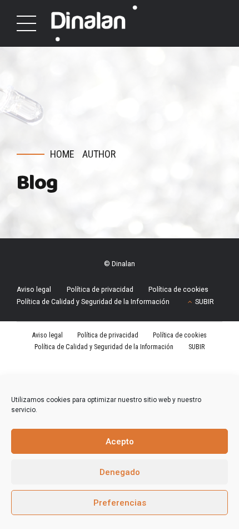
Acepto (120, 442)
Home (62, 154)
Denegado (119, 472)
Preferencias (119, 503)
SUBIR (204, 302)
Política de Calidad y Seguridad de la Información (93, 302)
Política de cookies (178, 289)
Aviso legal (34, 289)
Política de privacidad (100, 289)
